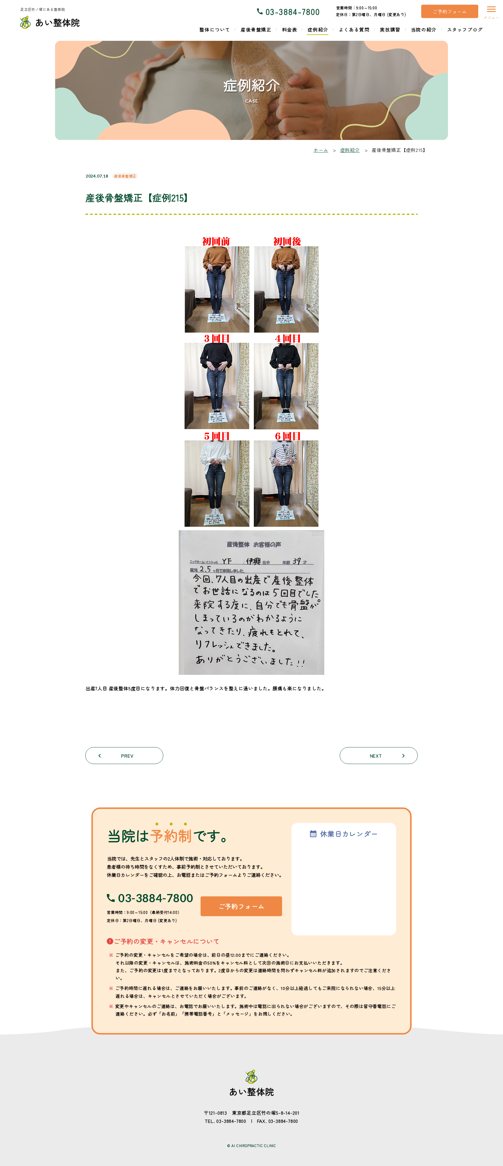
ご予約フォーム (450, 11)
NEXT (376, 755)
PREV (127, 755)
